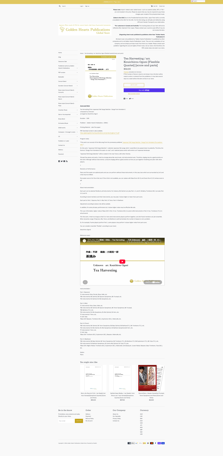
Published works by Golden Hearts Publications (68, 67)
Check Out (162, 6)
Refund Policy (90, 419)
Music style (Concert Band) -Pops (66, 104)
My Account (89, 421)
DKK (141, 419)
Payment (61, 154)
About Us (115, 414)
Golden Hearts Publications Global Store (77, 443)
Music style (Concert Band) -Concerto (68, 91)
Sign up (87, 6)
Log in (81, 6)
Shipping (126, 72)
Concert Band (68, 81)
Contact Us (61, 145)
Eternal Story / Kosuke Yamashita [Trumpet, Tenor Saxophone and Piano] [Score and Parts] (151, 395)
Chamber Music (68, 110)
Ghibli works (68, 128)
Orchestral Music (68, 123)
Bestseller (61, 77)
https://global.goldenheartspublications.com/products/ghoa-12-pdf (99, 133)
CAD (141, 416)
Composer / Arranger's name (68, 132)
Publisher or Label (68, 141)
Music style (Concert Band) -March (66, 98)
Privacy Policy (117, 419)
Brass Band (61, 119)
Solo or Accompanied (68, 114)
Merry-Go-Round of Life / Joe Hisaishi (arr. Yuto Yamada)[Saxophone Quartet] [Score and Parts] (93, 395)
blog (59, 57)
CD (68, 137)
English (195, 1)
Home (60, 53)
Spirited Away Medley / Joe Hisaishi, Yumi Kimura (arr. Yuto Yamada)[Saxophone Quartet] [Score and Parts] (122, 395)
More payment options (134, 94)
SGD (141, 432)
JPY (141, 425)
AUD (141, 414)
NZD (141, 427)
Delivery (60, 150)
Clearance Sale (62, 62)
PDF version (68, 73)
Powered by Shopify (92, 443)
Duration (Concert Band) (68, 86)
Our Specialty (117, 416)
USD (141, 434)
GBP (141, 430)
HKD (141, 423)
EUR (141, 421)
